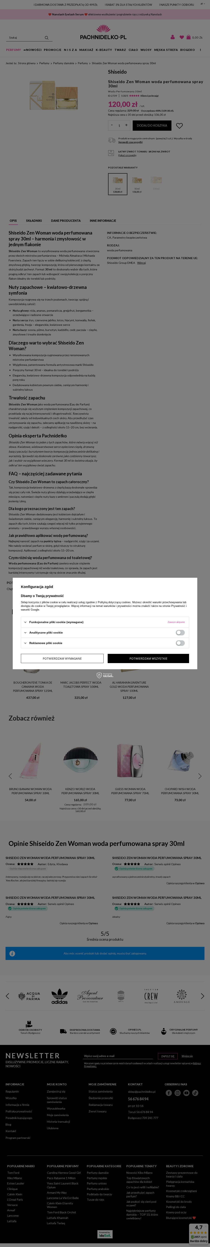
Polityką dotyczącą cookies (114, 602)
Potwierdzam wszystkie (148, 658)
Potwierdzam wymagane (62, 658)
